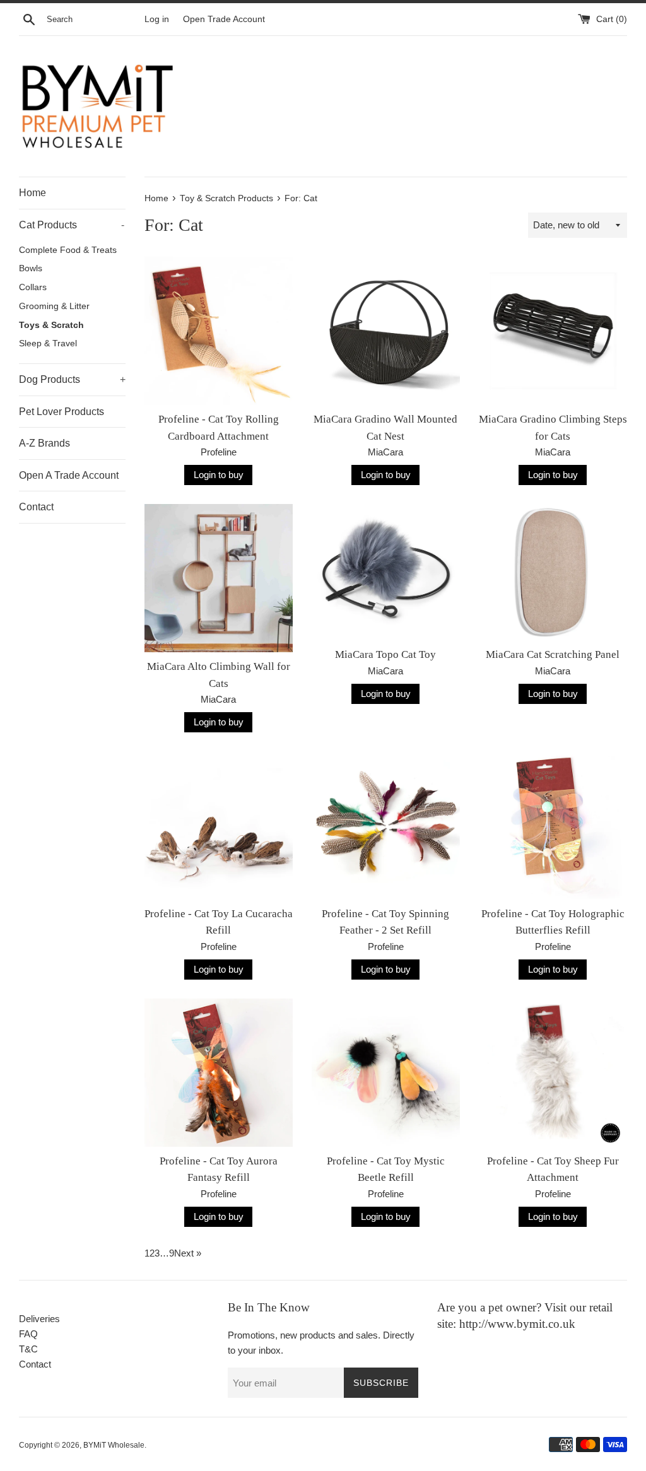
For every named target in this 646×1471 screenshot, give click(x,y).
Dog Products (72, 379)
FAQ (28, 1333)
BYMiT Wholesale (113, 1445)
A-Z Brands (44, 443)
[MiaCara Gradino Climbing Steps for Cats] (553, 331)
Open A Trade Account (69, 475)
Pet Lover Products (61, 411)
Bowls (30, 268)
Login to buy (219, 474)
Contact (36, 506)
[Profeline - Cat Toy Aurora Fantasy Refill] (218, 1073)
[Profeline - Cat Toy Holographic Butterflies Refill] (553, 825)
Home (32, 192)
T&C (28, 1349)
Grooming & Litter (54, 306)
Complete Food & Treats (68, 250)
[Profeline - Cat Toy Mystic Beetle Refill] (386, 1073)
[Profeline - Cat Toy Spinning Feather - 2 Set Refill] (386, 825)
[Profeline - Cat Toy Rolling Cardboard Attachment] (218, 331)
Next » (187, 1253)
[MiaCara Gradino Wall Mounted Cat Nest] (386, 331)
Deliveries (39, 1318)
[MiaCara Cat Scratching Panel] (553, 572)
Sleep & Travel (48, 343)
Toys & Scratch (51, 325)
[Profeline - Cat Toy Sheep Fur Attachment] (553, 1073)
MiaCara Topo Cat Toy (385, 654)
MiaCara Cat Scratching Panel (553, 654)
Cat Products (71, 225)
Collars (33, 287)
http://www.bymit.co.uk (517, 1323)
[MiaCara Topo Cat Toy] (386, 572)
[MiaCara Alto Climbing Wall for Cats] (218, 578)
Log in (156, 19)
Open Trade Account (224, 19)
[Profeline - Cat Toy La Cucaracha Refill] (218, 825)
